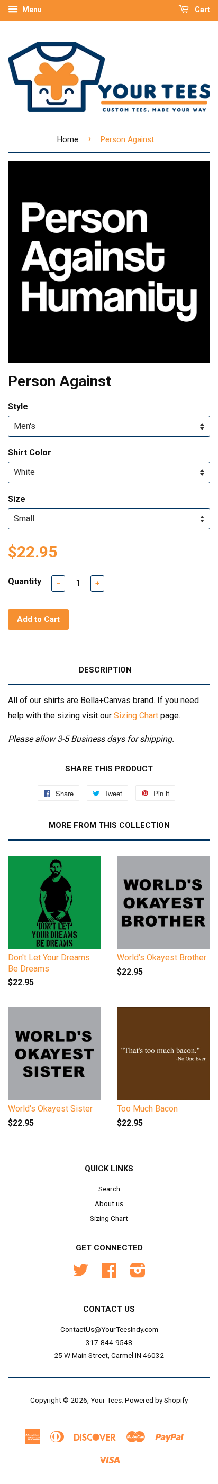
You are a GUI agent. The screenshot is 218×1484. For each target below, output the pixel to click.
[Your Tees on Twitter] (80, 1274)
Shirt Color (29, 452)
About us (109, 1203)
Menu (31, 9)
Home (67, 139)
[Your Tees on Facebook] (109, 1274)
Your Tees (106, 1400)
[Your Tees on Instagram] (138, 1274)
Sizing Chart (136, 716)
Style (18, 407)
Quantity (24, 581)
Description (105, 670)
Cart (201, 9)
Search (109, 1188)
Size (16, 499)
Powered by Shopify (156, 1400)
